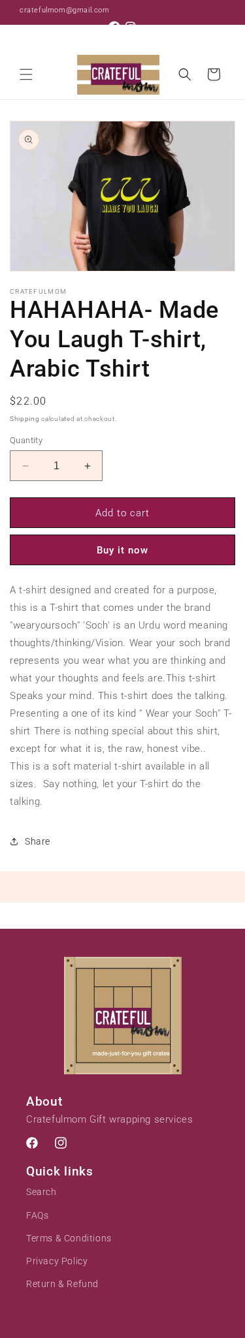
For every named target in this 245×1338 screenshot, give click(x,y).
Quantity (26, 440)
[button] (26, 74)
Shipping (25, 418)
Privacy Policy (57, 1261)
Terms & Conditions (69, 1238)
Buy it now (122, 550)
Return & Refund (62, 1284)
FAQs (37, 1215)
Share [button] (37, 841)
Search (41, 1192)
